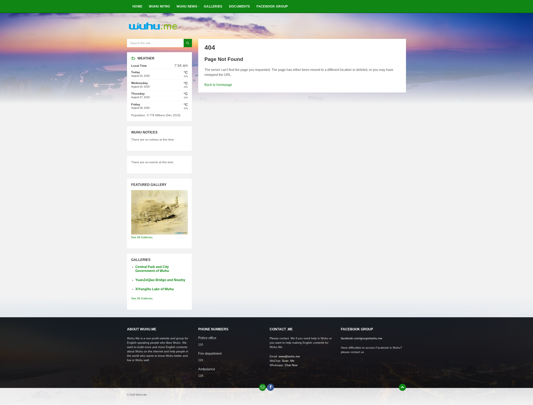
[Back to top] (402, 387)
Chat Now (291, 365)
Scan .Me (288, 360)
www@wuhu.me (289, 356)
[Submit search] (188, 43)
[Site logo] (153, 30)
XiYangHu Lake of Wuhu (154, 289)
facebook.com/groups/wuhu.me (361, 338)
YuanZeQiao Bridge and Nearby (160, 280)
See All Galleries (142, 237)
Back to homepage (218, 84)
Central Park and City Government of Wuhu (152, 269)
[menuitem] (137, 6)
